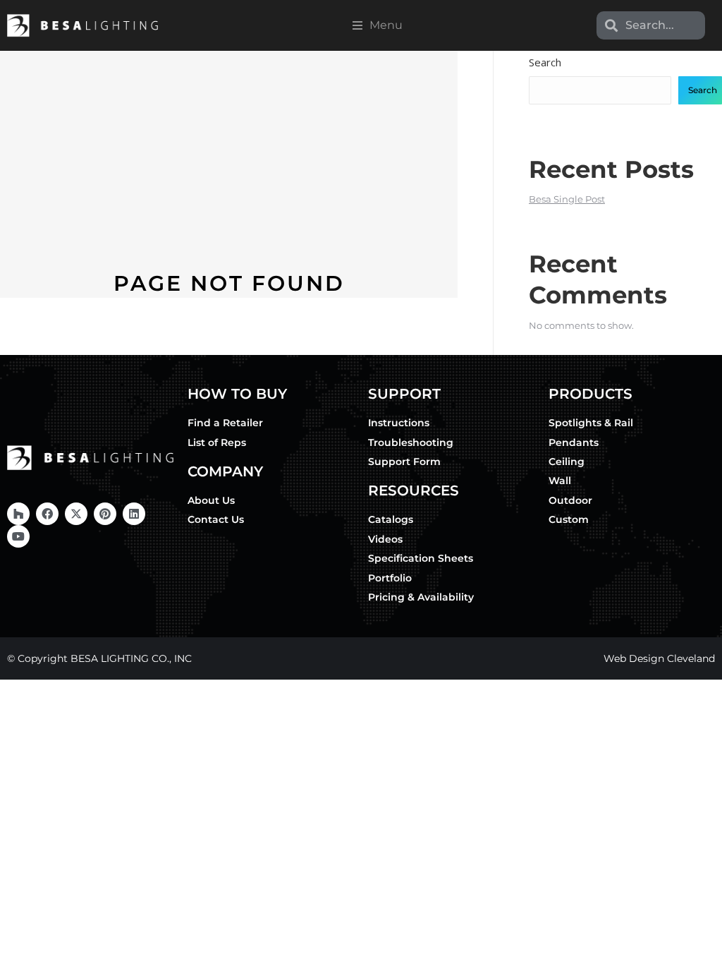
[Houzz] (18, 513)
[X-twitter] (76, 513)
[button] (378, 25)
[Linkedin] (134, 513)
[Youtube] (18, 536)
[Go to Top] (701, 943)
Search (545, 62)
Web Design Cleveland (659, 658)
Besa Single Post (567, 199)
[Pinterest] (105, 513)
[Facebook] (47, 513)
